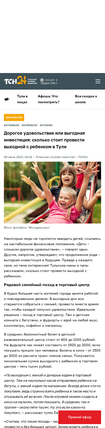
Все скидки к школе (86, 99)
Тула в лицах (22, 99)
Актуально (11, 125)
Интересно (29, 125)
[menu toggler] (98, 81)
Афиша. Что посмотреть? (48, 99)
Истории (46, 125)
